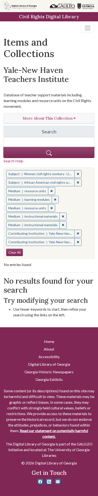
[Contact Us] (58, 482)
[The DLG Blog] (49, 482)
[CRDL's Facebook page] (40, 482)
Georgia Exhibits (49, 379)
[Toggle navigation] (87, 28)
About (49, 349)
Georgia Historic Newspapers (49, 372)
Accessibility (49, 356)
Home (49, 341)
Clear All (14, 252)
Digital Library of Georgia (49, 364)
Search (68, 133)
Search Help (13, 161)
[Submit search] (48, 152)
